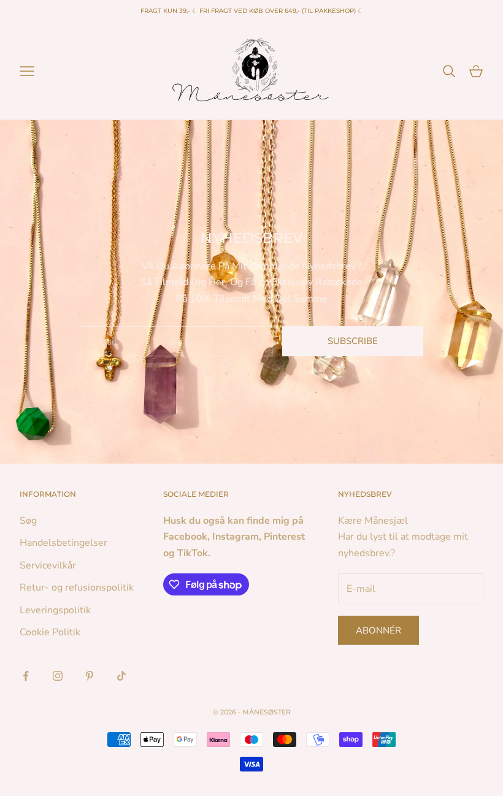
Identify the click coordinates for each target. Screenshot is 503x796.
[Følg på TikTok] (121, 676)
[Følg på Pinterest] (89, 676)
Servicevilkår (48, 565)
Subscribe (353, 341)
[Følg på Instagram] (58, 676)
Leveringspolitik (55, 610)
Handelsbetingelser (63, 542)
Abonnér (378, 630)
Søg (28, 520)
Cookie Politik (50, 632)
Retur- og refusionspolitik (77, 587)
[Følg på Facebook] (26, 676)
